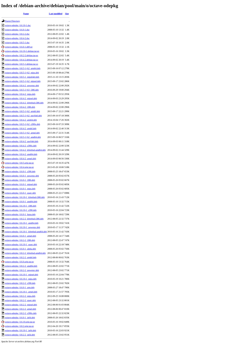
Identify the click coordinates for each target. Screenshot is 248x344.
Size (67, 13)
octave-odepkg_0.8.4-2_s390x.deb (20, 146)
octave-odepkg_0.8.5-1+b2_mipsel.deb (22, 81)
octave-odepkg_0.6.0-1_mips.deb (20, 188)
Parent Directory (12, 21)
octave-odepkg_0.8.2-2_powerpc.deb (22, 270)
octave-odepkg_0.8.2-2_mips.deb (20, 296)
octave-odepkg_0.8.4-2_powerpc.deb (22, 85)
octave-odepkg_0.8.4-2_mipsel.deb (21, 98)
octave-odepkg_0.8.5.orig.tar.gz (19, 163)
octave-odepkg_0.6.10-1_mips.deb (20, 279)
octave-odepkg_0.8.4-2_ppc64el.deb (21, 141)
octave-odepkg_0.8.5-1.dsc (17, 42)
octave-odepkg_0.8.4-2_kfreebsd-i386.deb (24, 103)
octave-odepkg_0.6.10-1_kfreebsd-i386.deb (25, 197)
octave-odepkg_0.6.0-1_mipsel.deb (21, 184)
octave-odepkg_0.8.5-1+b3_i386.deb (22, 90)
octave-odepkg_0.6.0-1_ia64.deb (20, 317)
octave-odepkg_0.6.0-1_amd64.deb (21, 201)
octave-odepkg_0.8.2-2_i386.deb (20, 240)
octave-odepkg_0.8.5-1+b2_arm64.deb (22, 68)
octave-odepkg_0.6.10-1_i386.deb (20, 206)
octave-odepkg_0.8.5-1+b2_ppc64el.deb (23, 115)
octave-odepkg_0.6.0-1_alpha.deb (20, 249)
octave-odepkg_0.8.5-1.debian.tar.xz (21, 64)
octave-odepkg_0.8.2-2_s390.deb (20, 283)
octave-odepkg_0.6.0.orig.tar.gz (19, 262)
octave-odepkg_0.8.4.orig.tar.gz (19, 167)
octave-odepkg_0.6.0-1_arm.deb (19, 287)
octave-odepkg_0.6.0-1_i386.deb (20, 180)
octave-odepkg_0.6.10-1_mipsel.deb (21, 274)
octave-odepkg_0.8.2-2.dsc (17, 34)
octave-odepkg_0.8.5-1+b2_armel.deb (22, 133)
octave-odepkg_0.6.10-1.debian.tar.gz (22, 51)
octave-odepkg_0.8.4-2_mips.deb (20, 94)
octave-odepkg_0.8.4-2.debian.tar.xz (21, 60)
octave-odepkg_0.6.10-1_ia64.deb (20, 330)
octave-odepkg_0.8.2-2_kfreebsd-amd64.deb (25, 253)
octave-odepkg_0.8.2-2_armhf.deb (20, 257)
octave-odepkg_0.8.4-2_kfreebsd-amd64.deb (25, 150)
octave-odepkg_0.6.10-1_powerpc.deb (22, 227)
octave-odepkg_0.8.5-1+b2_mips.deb (22, 72)
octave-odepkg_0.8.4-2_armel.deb (20, 158)
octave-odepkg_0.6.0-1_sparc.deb (20, 193)
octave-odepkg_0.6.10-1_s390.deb (20, 210)
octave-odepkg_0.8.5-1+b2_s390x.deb (22, 124)
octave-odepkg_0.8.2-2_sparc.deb (20, 300)
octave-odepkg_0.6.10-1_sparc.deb (21, 244)
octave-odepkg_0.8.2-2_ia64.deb (20, 335)
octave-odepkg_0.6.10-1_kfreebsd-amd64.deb (26, 231)
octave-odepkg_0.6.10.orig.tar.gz (20, 322)
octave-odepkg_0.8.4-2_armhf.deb (20, 128)
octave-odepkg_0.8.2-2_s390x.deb (20, 313)
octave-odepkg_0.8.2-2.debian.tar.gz (21, 55)
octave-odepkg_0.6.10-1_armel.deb (21, 292)
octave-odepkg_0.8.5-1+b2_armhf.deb (22, 111)
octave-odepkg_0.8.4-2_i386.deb (20, 107)
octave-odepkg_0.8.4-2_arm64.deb (21, 120)
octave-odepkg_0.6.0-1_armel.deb (20, 236)
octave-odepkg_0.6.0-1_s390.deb (20, 171)
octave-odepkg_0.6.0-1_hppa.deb (20, 214)
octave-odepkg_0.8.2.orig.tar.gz (19, 326)
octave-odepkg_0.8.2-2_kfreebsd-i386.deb (24, 219)
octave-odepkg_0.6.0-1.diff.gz (18, 47)
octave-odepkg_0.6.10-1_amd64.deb (21, 223)
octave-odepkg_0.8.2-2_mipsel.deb (21, 304)
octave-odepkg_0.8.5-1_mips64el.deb (22, 77)
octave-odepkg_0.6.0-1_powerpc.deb (22, 176)
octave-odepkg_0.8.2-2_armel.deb (20, 309)
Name (26, 13)
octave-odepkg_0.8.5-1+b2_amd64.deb (23, 137)
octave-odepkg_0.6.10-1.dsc (18, 25)
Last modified (55, 13)
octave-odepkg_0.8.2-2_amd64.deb (21, 266)
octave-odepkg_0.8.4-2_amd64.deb (21, 154)
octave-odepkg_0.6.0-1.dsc (17, 29)
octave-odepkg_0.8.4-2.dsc (17, 38)
